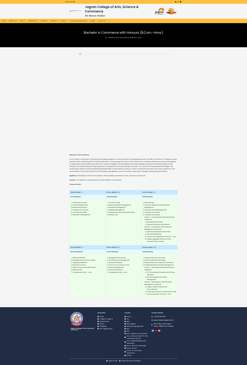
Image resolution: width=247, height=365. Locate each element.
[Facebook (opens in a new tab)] (175, 2)
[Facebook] (152, 330)
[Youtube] (159, 330)
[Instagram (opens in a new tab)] (178, 2)
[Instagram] (156, 330)
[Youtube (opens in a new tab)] (180, 2)
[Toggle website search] (109, 20)
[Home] (106, 37)
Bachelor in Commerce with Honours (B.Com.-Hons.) (125, 37)
